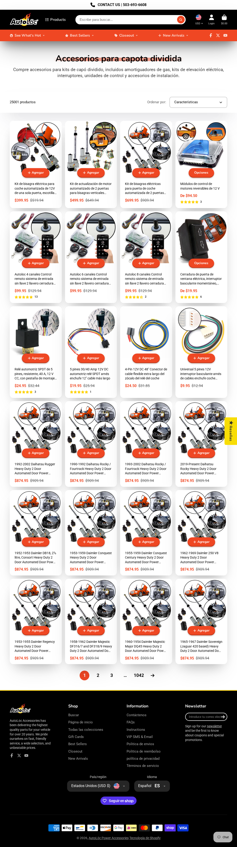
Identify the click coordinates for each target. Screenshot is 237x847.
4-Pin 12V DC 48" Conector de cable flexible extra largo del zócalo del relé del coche (146, 352)
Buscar (73, 715)
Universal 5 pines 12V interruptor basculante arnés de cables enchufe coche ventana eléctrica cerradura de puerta (201, 352)
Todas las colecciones (85, 730)
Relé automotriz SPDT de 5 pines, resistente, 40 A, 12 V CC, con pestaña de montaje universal (36, 352)
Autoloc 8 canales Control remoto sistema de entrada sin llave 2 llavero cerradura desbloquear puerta (146, 257)
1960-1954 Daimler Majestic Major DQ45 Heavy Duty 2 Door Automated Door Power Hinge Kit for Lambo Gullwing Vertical (146, 621)
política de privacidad (143, 758)
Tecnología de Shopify (145, 838)
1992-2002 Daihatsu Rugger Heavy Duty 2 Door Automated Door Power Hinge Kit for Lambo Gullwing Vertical (36, 444)
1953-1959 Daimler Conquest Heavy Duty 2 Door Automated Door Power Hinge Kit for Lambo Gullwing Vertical (91, 532)
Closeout (126, 35)
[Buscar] (181, 20)
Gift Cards (76, 737)
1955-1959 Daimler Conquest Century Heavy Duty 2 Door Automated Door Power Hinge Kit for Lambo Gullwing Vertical (146, 532)
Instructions (136, 730)
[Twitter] (218, 35)
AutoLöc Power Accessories (109, 838)
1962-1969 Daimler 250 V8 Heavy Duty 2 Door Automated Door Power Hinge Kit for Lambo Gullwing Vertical (201, 532)
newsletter (214, 726)
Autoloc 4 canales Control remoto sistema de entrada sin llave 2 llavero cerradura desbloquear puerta (36, 257)
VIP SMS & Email (140, 737)
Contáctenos (137, 715)
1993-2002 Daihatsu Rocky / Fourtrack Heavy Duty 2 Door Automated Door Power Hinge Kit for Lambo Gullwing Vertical (146, 444)
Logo (24, 20)
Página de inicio (80, 722)
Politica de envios (140, 744)
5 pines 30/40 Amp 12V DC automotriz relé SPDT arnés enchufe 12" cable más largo (91, 352)
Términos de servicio (143, 766)
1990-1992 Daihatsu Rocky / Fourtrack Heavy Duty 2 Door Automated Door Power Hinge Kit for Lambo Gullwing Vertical (91, 444)
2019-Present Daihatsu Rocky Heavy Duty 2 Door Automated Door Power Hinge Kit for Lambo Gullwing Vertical (201, 444)
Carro (224, 20)
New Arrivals (173, 35)
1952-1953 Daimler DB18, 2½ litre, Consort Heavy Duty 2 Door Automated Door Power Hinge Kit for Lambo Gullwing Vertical (36, 532)
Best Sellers (80, 35)
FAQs (131, 722)
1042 (139, 675)
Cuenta (211, 20)
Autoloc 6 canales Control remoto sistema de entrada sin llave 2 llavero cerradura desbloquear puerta (91, 257)
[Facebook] (211, 35)
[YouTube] (225, 35)
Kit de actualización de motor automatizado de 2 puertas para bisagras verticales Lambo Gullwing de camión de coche (91, 164)
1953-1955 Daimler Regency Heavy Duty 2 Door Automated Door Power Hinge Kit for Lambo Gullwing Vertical (36, 621)
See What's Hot (28, 35)
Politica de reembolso (144, 751)
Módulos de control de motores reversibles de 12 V (201, 164)
